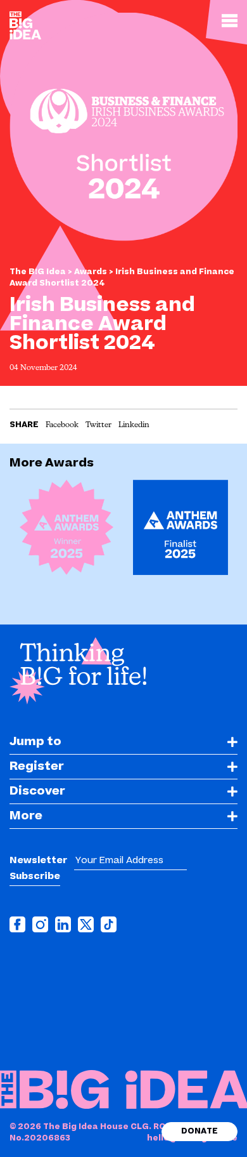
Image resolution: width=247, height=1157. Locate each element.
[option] (67, 532)
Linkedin (133, 425)
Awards (91, 271)
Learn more (67, 550)
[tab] (124, 742)
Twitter (98, 425)
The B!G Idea (38, 271)
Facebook (62, 425)
